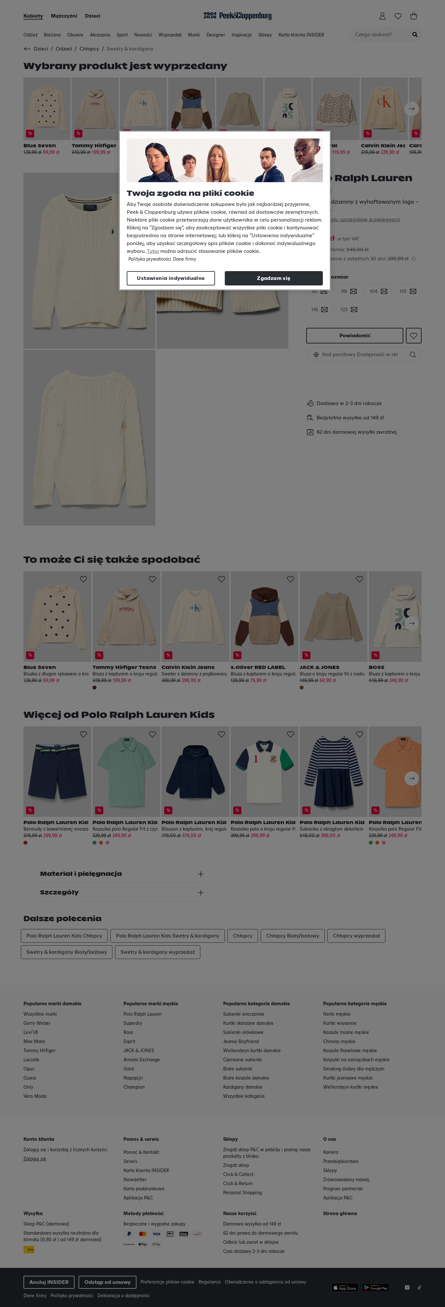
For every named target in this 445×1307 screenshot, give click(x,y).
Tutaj (153, 251)
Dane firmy (184, 259)
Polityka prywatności (149, 259)
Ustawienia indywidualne (171, 278)
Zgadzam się (273, 278)
